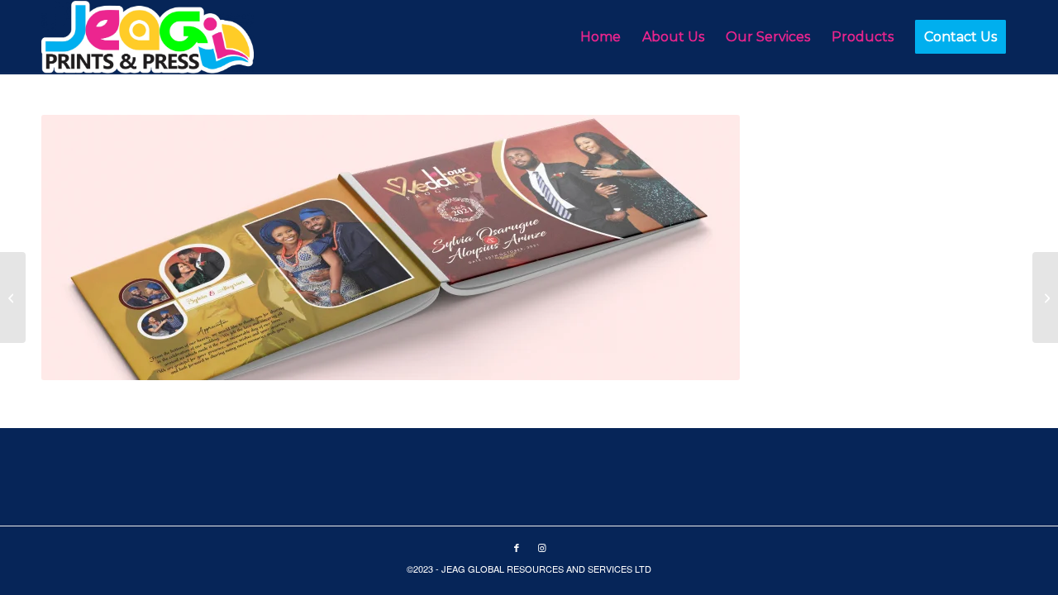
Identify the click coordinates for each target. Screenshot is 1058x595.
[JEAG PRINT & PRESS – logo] (147, 37)
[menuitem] (600, 37)
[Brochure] (13, 297)
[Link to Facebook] (516, 547)
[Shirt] (1045, 297)
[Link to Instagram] (541, 547)
